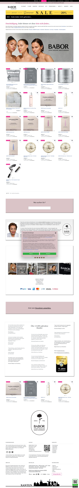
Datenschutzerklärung (57, 469)
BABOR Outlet (37, 471)
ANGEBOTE (66, 6)
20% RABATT (23, 6)
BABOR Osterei (31, 470)
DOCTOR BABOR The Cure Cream (63, 84)
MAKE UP (60, 6)
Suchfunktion (63, 26)
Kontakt (54, 471)
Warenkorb (47, 29)
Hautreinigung (55, 445)
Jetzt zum (39, 308)
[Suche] (40, 1)
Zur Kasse (52, 29)
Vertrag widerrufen (57, 474)
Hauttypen (54, 450)
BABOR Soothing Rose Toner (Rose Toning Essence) (30, 108)
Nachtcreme (55, 448)
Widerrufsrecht (55, 466)
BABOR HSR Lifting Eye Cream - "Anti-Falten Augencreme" (30, 156)
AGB (53, 470)
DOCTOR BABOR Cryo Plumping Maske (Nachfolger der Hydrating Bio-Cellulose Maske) (30, 84)
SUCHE (71, 6)
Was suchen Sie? (39, 202)
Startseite (31, 29)
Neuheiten (42, 29)
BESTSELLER (41, 6)
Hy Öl (46, 465)
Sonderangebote (62, 29)
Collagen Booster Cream (33, 465)
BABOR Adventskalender (39, 470)
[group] (13, 75)
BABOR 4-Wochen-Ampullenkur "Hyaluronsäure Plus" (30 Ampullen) (13, 108)
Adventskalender (43, 466)
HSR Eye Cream (42, 465)
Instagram (41, 224)
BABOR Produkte (36, 29)
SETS (46, 6)
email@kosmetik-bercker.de (19, 27)
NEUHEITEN (35, 6)
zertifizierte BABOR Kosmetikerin (44, 222)
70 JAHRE (29, 6)
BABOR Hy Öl (60, 108)
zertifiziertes (8, 469)
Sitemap (54, 465)
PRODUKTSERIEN (52, 6)
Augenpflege (55, 446)
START (8, 193)
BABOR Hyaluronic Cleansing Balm (46, 108)
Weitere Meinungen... (10, 448)
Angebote (54, 452)
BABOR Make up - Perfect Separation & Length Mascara (13, 180)
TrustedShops (48, 224)
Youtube (37, 224)
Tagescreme (55, 447)
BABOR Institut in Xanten (14, 469)
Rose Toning (37, 466)
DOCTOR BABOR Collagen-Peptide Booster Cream (47, 84)
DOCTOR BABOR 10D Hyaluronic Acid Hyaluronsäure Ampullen (11, 84)
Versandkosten (15, 88)
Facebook (33, 224)
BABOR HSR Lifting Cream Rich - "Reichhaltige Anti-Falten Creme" (47, 156)
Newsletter (56, 29)
